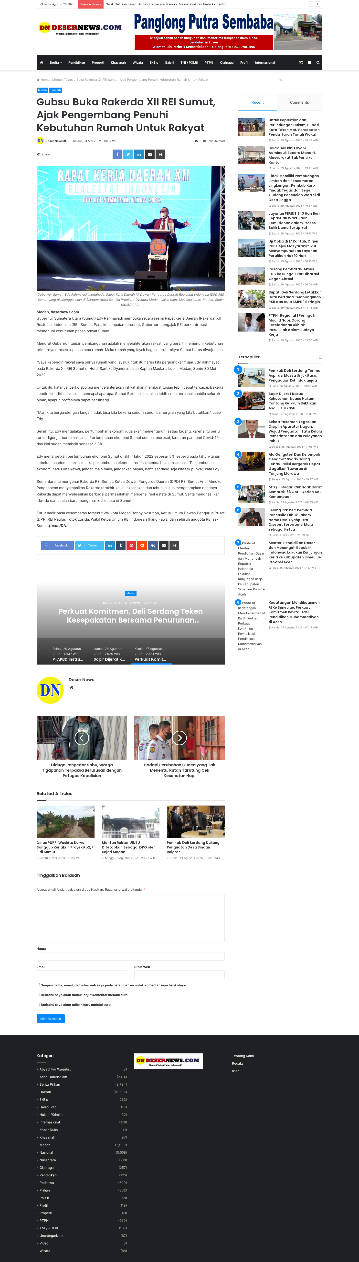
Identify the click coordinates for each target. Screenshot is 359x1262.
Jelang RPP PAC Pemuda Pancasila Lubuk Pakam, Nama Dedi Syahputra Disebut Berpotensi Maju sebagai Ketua (291, 520)
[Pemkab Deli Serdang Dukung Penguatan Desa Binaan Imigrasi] (196, 822)
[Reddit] (142, 545)
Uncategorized (51, 1236)
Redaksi (238, 1063)
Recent (258, 102)
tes (280, 79)
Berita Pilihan (50, 1084)
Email (41, 967)
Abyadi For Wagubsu (56, 1069)
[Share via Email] (150, 154)
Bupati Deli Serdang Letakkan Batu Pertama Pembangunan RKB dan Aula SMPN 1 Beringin (295, 297)
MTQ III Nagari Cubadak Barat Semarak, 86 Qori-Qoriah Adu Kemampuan (295, 492)
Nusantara (48, 1160)
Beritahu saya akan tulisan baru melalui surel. (76, 1005)
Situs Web (142, 967)
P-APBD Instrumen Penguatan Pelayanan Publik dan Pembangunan (130, 615)
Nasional (46, 1152)
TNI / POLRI (189, 62)
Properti (98, 62)
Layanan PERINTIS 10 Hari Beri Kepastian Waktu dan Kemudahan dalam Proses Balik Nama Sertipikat (294, 220)
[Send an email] (64, 141)
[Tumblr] (121, 545)
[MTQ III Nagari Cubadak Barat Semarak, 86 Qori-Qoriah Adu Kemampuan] (251, 494)
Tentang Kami (243, 1056)
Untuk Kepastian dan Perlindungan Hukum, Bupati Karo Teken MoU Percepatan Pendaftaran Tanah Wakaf (294, 127)
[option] (131, 616)
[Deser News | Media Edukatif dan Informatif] (82, 28)
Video (44, 1243)
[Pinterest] (131, 545)
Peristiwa (47, 1183)
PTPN (209, 62)
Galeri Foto (48, 1107)
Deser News (54, 141)
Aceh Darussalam (53, 1077)
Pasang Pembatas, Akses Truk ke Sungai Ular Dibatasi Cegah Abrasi (294, 274)
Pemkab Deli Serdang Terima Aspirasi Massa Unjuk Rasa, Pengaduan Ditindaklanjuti (294, 375)
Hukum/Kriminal (52, 1115)
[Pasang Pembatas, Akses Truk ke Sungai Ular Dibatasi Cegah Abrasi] (251, 276)
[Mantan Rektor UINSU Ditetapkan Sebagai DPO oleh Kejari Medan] (131, 822)
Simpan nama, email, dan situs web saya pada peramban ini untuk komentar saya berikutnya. (114, 985)
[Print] (160, 154)
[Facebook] (117, 154)
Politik (44, 1198)
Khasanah (118, 62)
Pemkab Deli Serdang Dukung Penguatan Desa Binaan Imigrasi (193, 847)
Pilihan (45, 1190)
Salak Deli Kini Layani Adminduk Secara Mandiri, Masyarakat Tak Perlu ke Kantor (292, 155)
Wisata (138, 62)
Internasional (265, 62)
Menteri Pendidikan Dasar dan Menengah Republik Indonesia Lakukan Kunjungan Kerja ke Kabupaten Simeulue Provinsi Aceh (295, 552)
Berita (54, 62)
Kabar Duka (49, 1130)
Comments (299, 102)
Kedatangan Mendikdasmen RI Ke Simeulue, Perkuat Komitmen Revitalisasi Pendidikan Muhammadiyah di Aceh (294, 612)
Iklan (235, 1071)
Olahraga (226, 62)
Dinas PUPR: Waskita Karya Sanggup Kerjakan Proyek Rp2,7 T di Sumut (65, 847)
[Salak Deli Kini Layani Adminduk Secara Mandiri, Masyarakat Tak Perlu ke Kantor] (251, 155)
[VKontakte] (153, 545)
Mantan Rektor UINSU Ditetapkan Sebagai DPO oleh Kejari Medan (129, 847)
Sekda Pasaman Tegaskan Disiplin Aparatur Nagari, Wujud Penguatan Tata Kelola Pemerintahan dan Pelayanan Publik (295, 431)
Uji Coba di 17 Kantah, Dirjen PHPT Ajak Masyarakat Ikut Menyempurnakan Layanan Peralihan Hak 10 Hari (293, 248)
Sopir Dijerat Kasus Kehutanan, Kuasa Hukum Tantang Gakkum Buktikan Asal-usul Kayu (292, 401)
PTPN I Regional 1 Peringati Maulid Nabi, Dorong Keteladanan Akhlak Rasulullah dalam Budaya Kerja (292, 325)
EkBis (154, 62)
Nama (41, 948)
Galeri (169, 62)
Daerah (45, 1092)
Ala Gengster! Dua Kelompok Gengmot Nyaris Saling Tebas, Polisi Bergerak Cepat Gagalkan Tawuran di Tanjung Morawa (294, 464)
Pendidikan (76, 62)
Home (45, 79)
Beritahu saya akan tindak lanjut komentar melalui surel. (85, 995)
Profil (244, 62)
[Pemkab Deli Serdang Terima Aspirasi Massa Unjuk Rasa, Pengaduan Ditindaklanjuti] (251, 377)
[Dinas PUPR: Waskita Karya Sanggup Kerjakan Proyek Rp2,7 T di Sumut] (66, 822)
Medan (57, 79)
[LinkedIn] (139, 154)
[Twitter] (128, 154)
